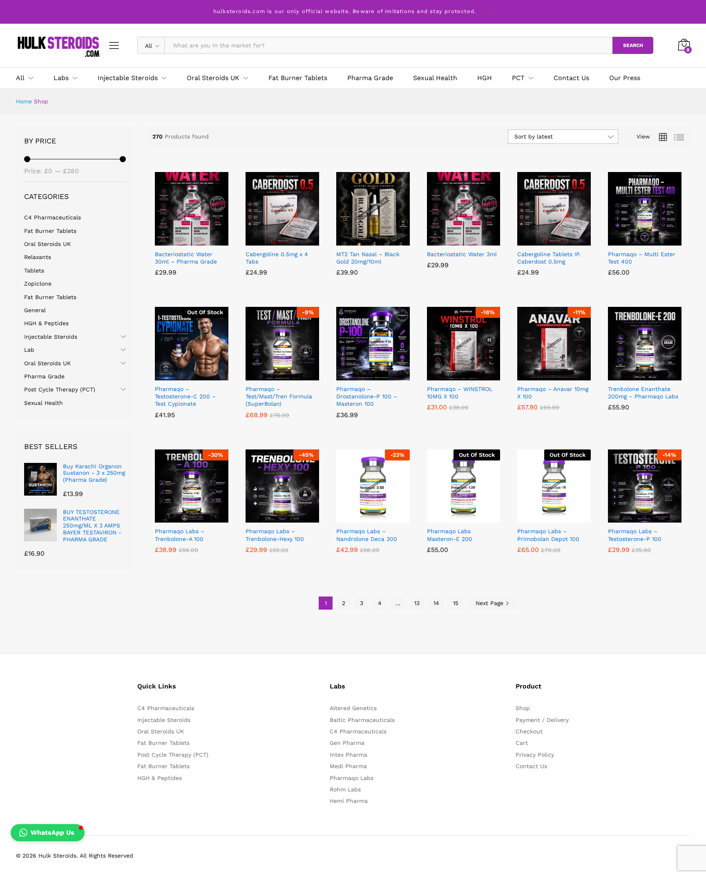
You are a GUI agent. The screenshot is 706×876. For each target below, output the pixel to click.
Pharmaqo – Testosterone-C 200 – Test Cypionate (185, 396)
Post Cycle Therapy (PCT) (59, 389)
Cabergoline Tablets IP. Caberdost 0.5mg (549, 258)
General (35, 310)
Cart (522, 743)
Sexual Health (435, 78)
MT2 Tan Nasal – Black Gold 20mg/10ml (368, 258)
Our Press (624, 78)
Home (24, 101)
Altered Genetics (353, 708)
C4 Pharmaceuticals (52, 217)
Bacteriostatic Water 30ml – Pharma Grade (186, 258)
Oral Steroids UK (47, 244)
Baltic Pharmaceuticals (362, 720)
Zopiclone (37, 283)
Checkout (529, 731)
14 (436, 603)
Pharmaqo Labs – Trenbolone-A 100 (179, 535)
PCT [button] (518, 78)
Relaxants (37, 257)
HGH (484, 78)
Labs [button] (61, 78)
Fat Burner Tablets (297, 78)
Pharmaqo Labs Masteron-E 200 (449, 535)
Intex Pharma (348, 754)
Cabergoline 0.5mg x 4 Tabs (277, 258)
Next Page (490, 603)
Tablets (34, 270)
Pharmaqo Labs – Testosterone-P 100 (634, 535)
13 (417, 603)
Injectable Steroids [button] (128, 78)
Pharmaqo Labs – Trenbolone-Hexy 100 (275, 535)
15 (455, 603)
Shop (523, 708)
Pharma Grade (370, 78)
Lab (29, 349)
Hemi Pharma (349, 801)
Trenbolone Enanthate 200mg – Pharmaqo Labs (643, 393)
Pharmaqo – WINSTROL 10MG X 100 (459, 393)
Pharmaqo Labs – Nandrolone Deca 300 (366, 535)
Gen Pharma (347, 743)
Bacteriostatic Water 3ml (462, 254)
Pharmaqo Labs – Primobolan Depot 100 (548, 535)
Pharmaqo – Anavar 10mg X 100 (552, 393)
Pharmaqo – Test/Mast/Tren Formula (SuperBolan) (279, 396)
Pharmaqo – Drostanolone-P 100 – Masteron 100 (366, 396)
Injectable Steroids (50, 336)
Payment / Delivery (542, 720)
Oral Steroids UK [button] (213, 78)
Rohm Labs (345, 789)
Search (633, 45)
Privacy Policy (535, 754)
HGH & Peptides (46, 323)
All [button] (20, 78)
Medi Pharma (348, 766)
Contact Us (571, 78)
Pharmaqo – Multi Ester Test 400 (641, 258)
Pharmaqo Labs (351, 778)
